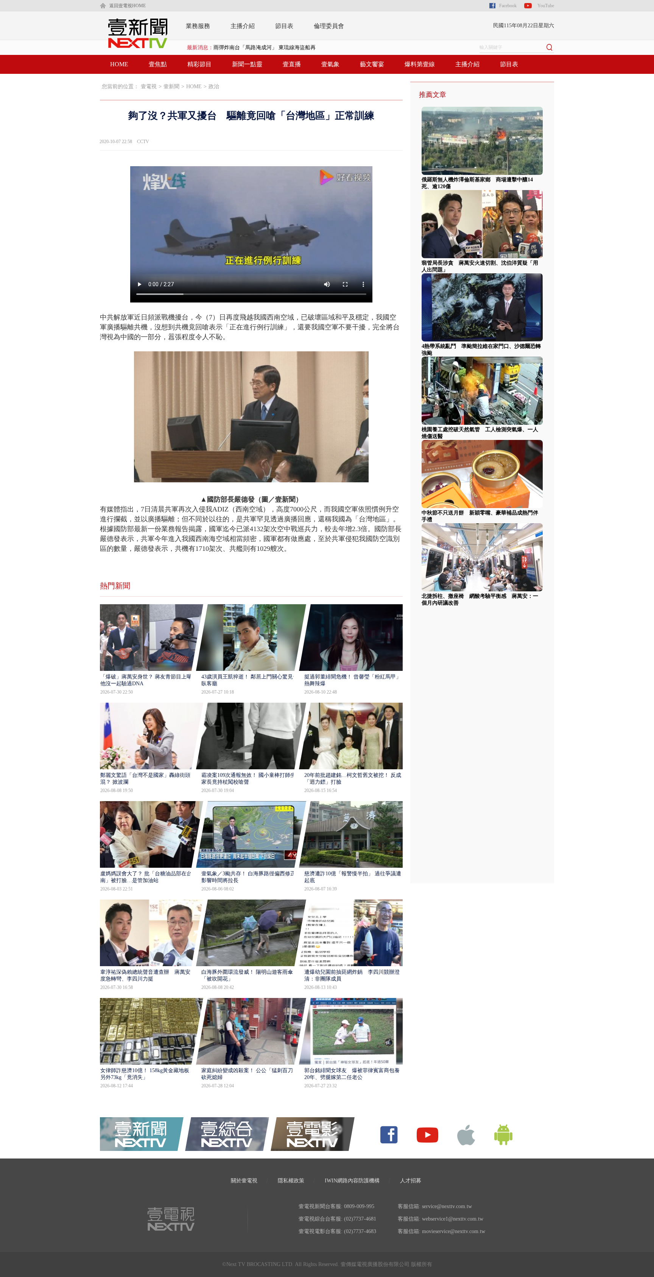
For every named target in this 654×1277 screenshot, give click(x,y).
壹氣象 (330, 64)
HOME (119, 64)
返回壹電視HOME (127, 5)
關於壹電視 (244, 1180)
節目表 (284, 26)
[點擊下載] (466, 1134)
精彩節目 (199, 64)
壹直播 (292, 64)
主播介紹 (242, 26)
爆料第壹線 (420, 64)
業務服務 (198, 26)
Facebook (508, 5)
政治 (214, 86)
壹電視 (149, 86)
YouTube (545, 5)
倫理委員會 (329, 26)
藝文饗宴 (372, 64)
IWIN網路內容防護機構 (352, 1180)
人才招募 (410, 1180)
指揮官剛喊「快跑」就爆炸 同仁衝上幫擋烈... (268, 53)
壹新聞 (171, 86)
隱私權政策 (291, 1180)
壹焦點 (158, 64)
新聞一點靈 (247, 64)
